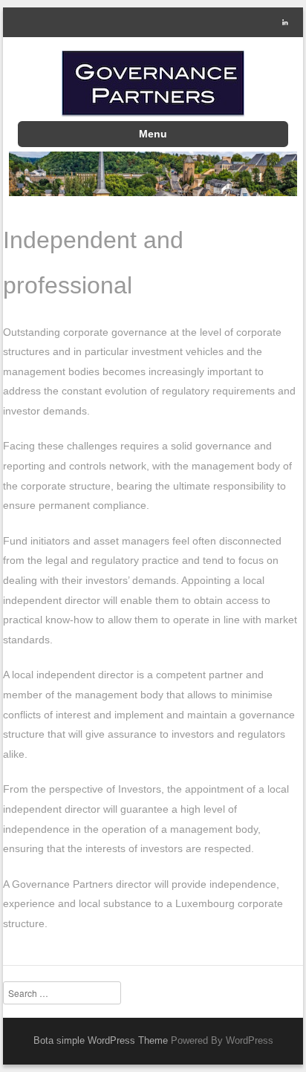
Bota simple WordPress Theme (100, 1040)
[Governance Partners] (153, 84)
